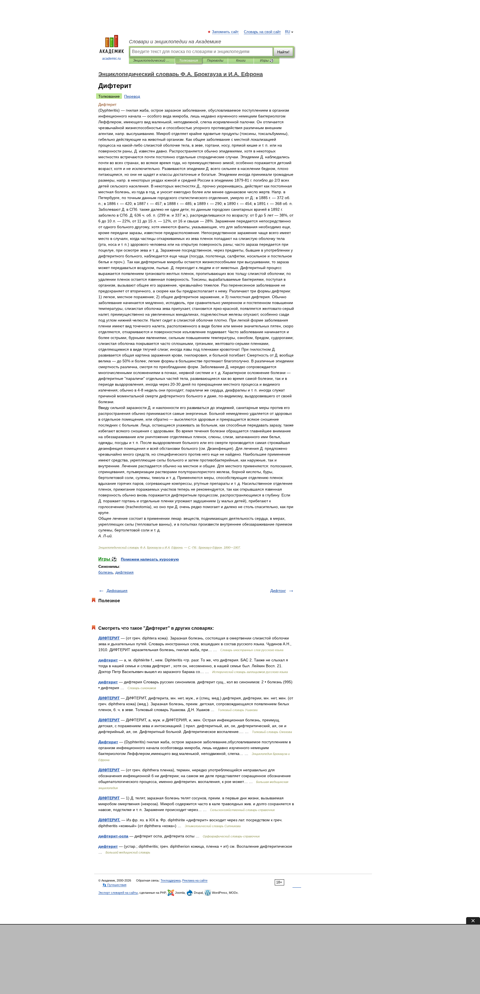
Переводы (215, 60)
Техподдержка (171, 880)
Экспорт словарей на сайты (118, 892)
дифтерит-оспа (113, 836)
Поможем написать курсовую (150, 559)
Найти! (283, 52)
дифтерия (124, 572)
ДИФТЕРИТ (109, 638)
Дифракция (117, 590)
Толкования (188, 60)
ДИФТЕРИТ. (109, 820)
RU (287, 32)
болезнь (105, 572)
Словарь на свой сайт (262, 32)
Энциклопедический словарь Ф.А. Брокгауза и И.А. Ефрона (152, 60)
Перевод (132, 96)
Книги (241, 60)
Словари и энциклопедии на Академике (175, 41)
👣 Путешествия (114, 885)
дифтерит (108, 660)
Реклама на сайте (195, 880)
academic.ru (111, 59)
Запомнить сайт (225, 32)
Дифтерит (108, 742)
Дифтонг (278, 590)
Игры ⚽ (267, 60)
